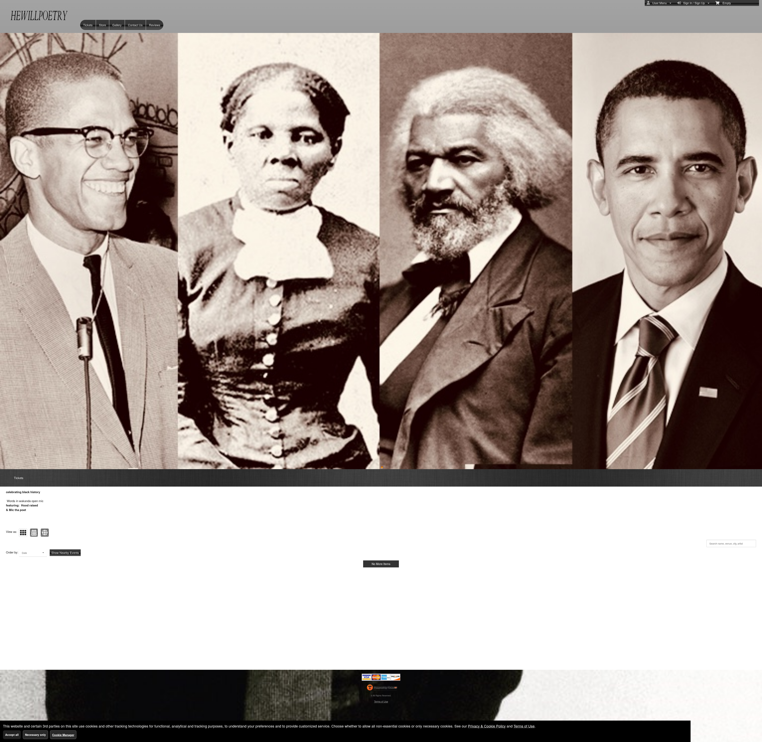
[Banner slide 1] (382, 467)
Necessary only (35, 735)
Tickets (88, 25)
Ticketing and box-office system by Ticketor (382, 688)
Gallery (117, 25)
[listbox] (33, 552)
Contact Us (135, 25)
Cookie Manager (63, 735)
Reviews (154, 25)
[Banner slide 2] (381, 251)
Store (102, 25)
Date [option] (24, 552)
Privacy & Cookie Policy (487, 726)
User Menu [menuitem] (659, 3)
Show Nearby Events (65, 552)
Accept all (12, 735)
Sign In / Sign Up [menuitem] (693, 3)
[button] (23, 532)
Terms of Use (381, 701)
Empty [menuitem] (725, 3)
